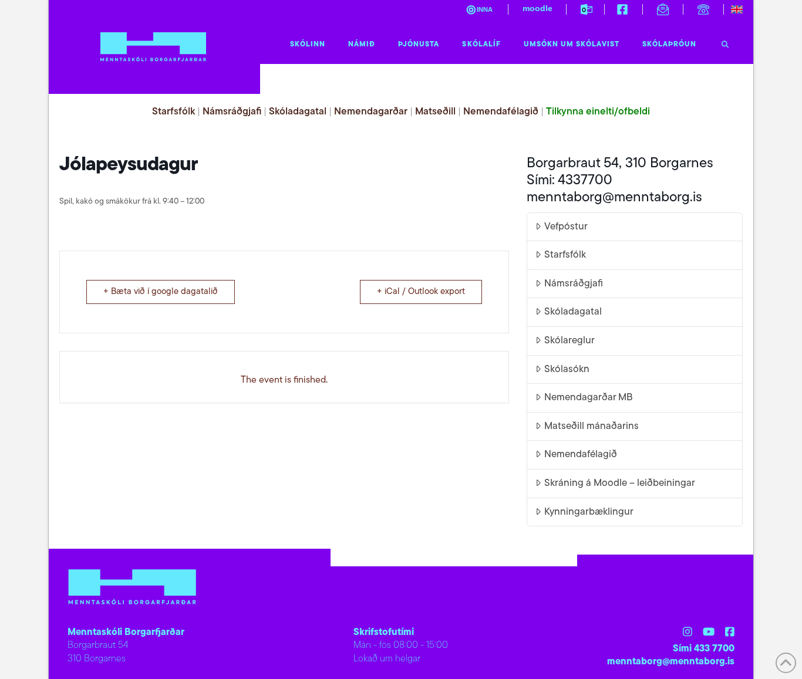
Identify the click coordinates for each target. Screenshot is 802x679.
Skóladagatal (297, 112)
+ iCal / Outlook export (421, 292)
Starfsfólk (173, 112)
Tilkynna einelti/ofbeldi (598, 112)
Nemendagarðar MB (588, 398)
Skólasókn (566, 369)
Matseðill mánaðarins (591, 426)
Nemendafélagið (500, 112)
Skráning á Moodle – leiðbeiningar (619, 483)
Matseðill (435, 112)
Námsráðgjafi (232, 112)
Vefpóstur (566, 227)
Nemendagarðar (370, 112)
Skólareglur (569, 341)
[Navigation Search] (725, 41)
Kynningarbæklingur (588, 512)
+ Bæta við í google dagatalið (160, 292)
